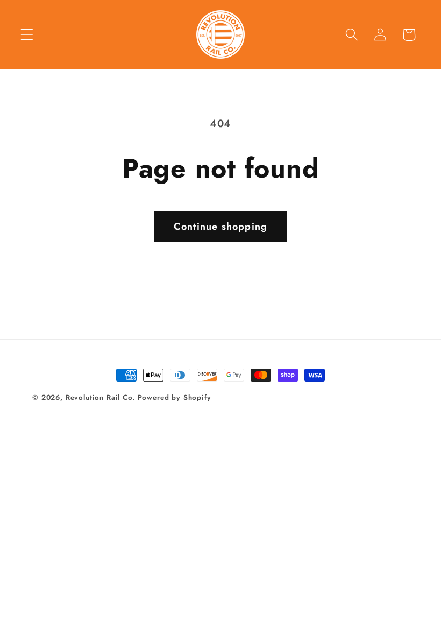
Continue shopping (220, 227)
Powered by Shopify (174, 397)
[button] (27, 34)
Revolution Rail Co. (102, 397)
